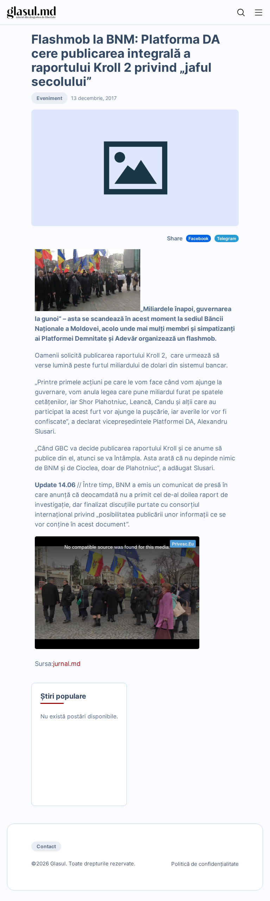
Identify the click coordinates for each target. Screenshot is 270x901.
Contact (46, 846)
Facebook (198, 238)
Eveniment (49, 98)
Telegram (226, 238)
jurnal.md (67, 663)
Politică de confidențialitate (205, 864)
